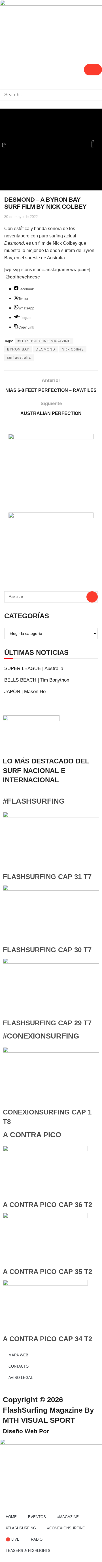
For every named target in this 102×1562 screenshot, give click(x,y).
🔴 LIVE (13, 1539)
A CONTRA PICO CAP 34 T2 (47, 1339)
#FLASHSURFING (34, 801)
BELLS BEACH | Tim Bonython (36, 680)
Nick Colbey (73, 349)
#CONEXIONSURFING (41, 1036)
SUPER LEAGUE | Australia (33, 668)
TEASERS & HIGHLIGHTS (28, 1550)
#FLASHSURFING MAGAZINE (44, 341)
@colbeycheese (22, 277)
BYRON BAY (18, 349)
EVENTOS (37, 1517)
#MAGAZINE (68, 1517)
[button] (51, 85)
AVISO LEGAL (20, 1378)
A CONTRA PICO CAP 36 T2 (47, 1204)
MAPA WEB (18, 1355)
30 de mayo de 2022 (21, 217)
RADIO (36, 1539)
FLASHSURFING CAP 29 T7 (47, 1023)
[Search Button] (92, 597)
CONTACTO (18, 1366)
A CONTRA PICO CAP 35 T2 (47, 1271)
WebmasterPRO (73, 1431)
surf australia (19, 357)
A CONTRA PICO (32, 1135)
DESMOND (45, 349)
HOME (11, 1517)
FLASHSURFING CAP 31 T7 (47, 876)
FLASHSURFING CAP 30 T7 (47, 950)
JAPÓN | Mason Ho (25, 691)
